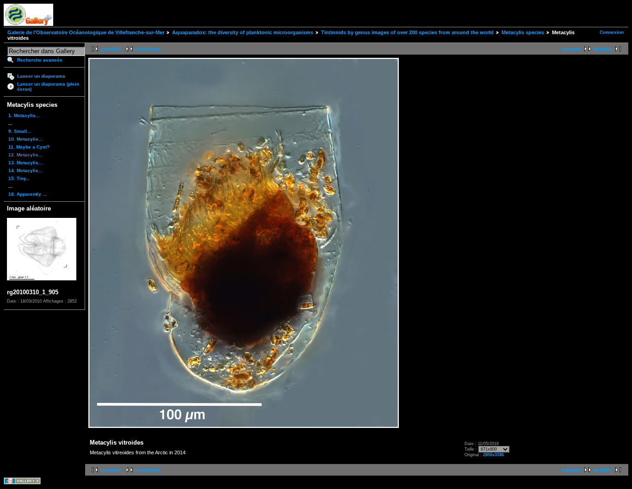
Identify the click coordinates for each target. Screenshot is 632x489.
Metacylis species (523, 32)
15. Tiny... (19, 178)
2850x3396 (493, 454)
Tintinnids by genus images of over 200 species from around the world (407, 32)
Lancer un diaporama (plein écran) (48, 86)
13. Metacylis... (25, 162)
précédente (148, 48)
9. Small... (19, 131)
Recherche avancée (39, 59)
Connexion (612, 32)
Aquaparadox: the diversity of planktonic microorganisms (242, 32)
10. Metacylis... (25, 139)
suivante (571, 48)
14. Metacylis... (25, 170)
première (111, 48)
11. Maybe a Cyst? (29, 146)
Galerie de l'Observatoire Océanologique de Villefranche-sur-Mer (85, 32)
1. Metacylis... (24, 115)
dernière (603, 48)
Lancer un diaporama (41, 76)
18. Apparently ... (27, 194)
